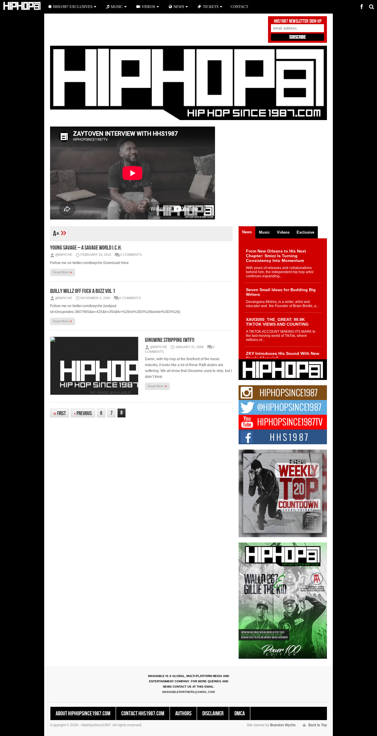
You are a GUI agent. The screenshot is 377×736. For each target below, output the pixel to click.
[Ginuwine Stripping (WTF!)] (95, 366)
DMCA (239, 713)
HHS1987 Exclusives (72, 6)
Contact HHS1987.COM (142, 713)
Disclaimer (213, 713)
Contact (239, 6)
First (59, 413)
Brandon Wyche (283, 725)
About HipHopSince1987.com (83, 713)
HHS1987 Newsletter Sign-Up (297, 21)
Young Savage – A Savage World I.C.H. (86, 247)
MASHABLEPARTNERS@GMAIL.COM (188, 692)
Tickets (211, 6)
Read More (62, 272)
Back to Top (317, 725)
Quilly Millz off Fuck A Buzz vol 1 (82, 291)
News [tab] (247, 232)
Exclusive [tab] (305, 232)
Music (117, 6)
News (178, 6)
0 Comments (131, 254)
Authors (183, 713)
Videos (148, 6)
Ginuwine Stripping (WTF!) (169, 340)
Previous (83, 413)
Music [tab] (264, 232)
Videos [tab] (283, 232)
